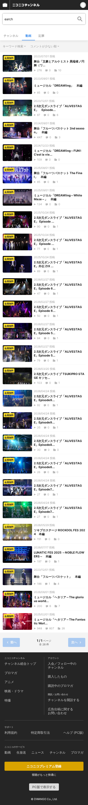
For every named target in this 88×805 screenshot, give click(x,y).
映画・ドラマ (14, 691)
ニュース (37, 752)
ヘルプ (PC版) (73, 732)
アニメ (9, 682)
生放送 (21, 752)
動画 (28, 35)
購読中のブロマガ (60, 686)
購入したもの (57, 676)
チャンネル (11, 35)
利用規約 (11, 732)
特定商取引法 (40, 732)
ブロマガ (11, 673)
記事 (41, 35)
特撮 (8, 700)
